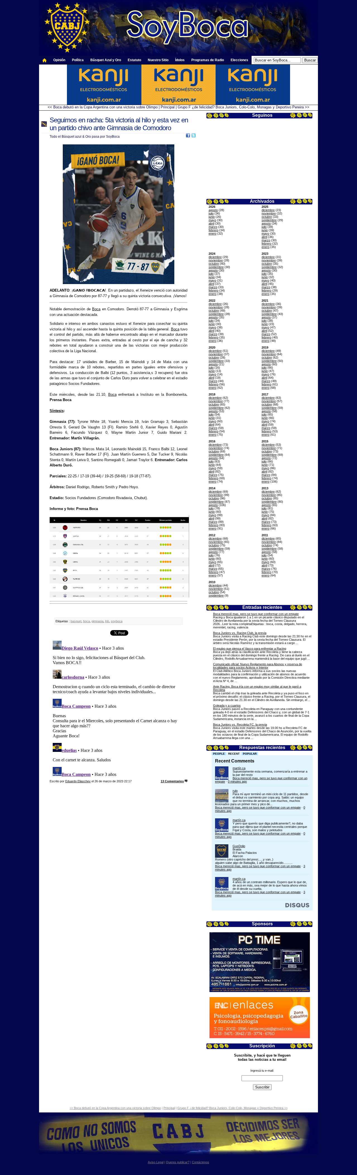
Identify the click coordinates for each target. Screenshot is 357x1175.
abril (211, 223)
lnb (107, 621)
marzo (213, 226)
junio (212, 216)
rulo (235, 790)
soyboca (116, 621)
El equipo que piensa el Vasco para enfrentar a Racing (249, 648)
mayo (212, 220)
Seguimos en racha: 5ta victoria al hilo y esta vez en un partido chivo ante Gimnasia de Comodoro (119, 124)
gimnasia (97, 621)
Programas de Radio (207, 60)
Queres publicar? (177, 1162)
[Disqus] (118, 708)
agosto (213, 210)
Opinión (59, 60)
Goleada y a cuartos (227, 705)
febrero (213, 230)
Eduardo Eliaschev (78, 781)
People (219, 753)
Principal (168, 107)
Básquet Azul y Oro (105, 60)
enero (212, 233)
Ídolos (180, 60)
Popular (250, 753)
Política (78, 60)
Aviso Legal (155, 1162)
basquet (76, 621)
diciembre (268, 210)
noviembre (269, 213)
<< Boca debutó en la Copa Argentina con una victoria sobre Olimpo (103, 107)
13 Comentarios (172, 781)
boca (86, 621)
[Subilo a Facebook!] (188, 136)
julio (211, 213)
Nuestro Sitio (158, 60)
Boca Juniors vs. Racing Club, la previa (239, 633)
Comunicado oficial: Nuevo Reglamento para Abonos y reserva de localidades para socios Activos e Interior (257, 665)
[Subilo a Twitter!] (193, 136)
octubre (267, 216)
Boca (96, 309)
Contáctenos (200, 1162)
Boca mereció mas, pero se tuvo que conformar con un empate (256, 614)
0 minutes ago (237, 781)
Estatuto (134, 60)
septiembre (269, 220)
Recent (234, 753)
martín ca (239, 768)
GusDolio (239, 846)
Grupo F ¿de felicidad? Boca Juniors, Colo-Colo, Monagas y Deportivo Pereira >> (243, 107)
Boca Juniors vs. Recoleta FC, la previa (240, 724)
